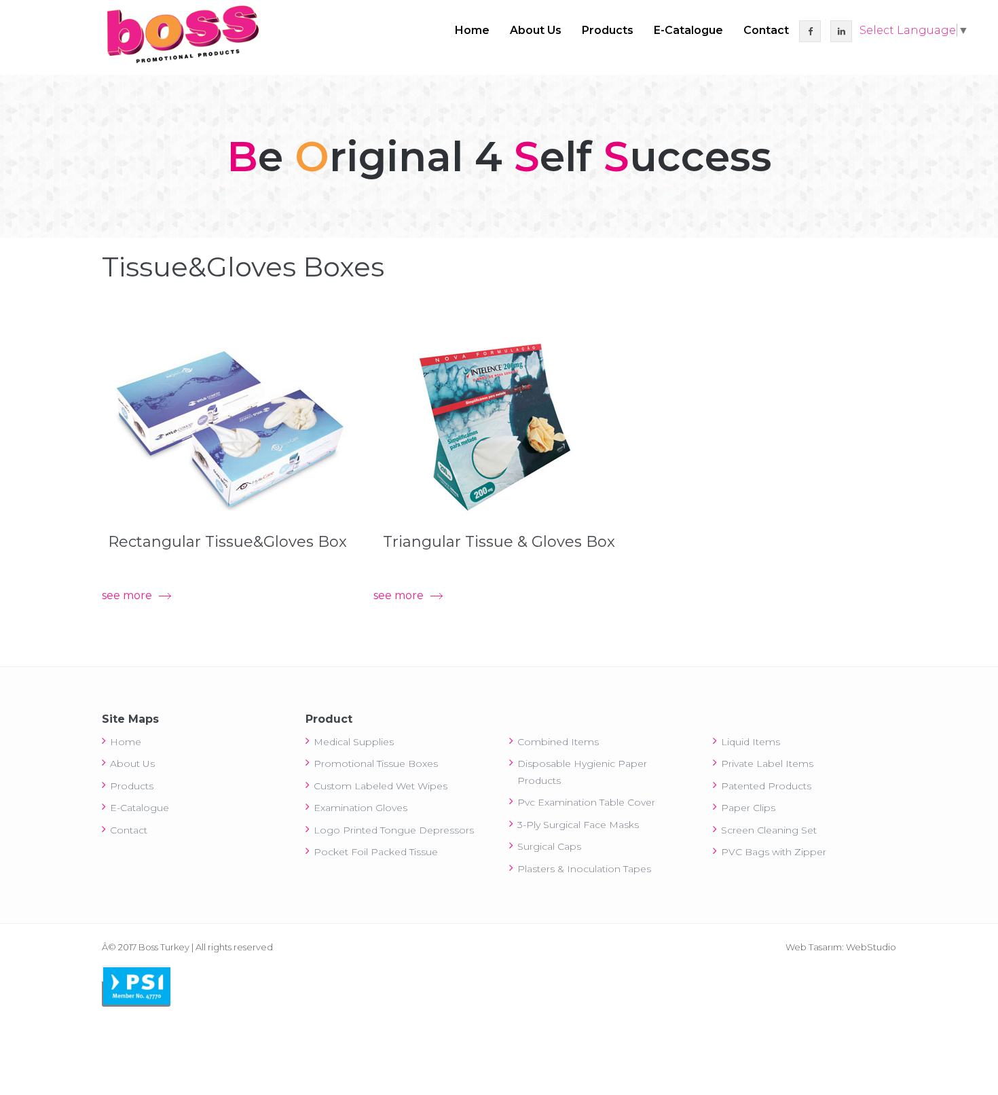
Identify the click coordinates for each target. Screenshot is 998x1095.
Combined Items (558, 742)
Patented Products (766, 786)
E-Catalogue (688, 30)
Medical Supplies (354, 742)
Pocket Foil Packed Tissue (376, 852)
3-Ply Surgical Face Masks (578, 825)
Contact (766, 30)
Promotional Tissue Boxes (376, 763)
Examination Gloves (360, 808)
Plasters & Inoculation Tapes (584, 869)
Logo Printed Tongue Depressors (394, 830)
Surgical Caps (549, 846)
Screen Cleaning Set (769, 830)
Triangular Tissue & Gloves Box (499, 542)
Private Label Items (767, 763)
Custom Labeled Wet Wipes (380, 786)
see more (127, 595)
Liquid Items (750, 742)
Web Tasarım (814, 946)
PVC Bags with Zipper (773, 852)
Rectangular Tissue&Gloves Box (227, 542)
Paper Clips (748, 808)
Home (472, 30)
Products (607, 30)
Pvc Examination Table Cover (586, 802)
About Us (535, 30)
